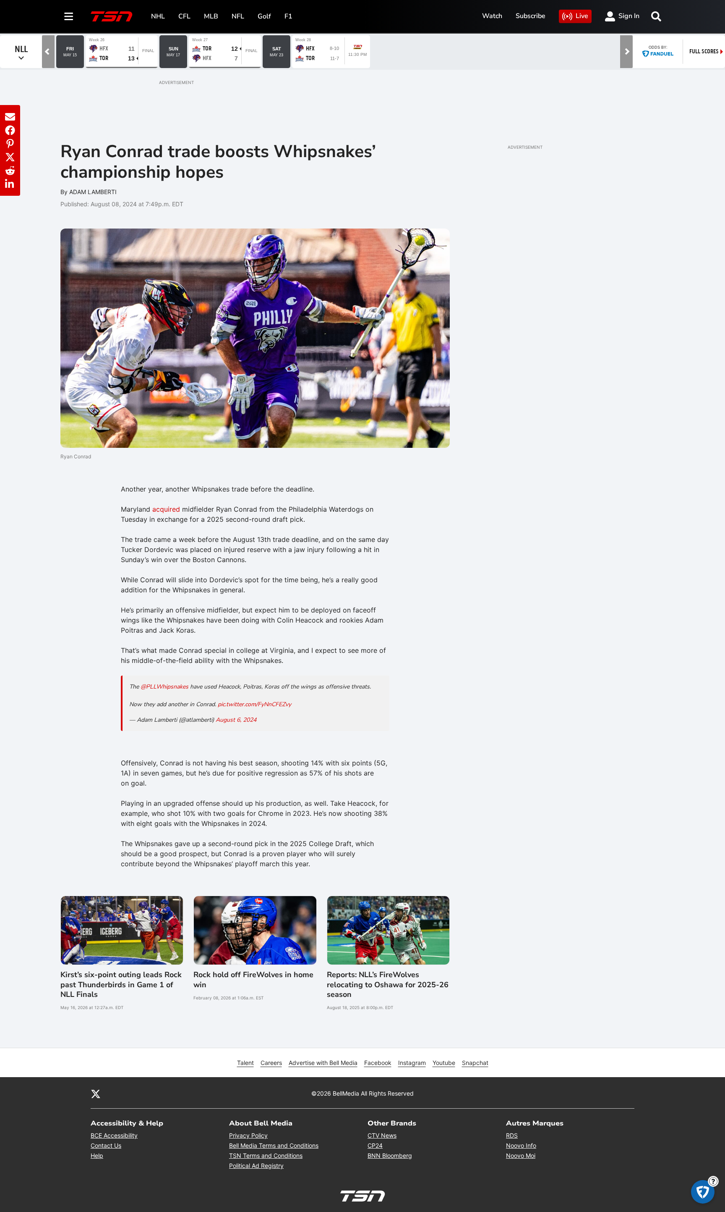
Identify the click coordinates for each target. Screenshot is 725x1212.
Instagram (412, 1062)
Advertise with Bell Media (323, 1062)
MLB (211, 16)
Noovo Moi (520, 1155)
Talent (245, 1062)
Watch (492, 16)
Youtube (444, 1062)
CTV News (382, 1135)
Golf (264, 16)
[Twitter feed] (96, 1093)
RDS (512, 1135)
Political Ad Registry (256, 1165)
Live (582, 16)
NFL (238, 16)
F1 (288, 16)
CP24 (375, 1145)
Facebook (377, 1062)
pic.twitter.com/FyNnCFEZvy (254, 704)
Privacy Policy (248, 1135)
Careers (271, 1062)
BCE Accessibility (114, 1135)
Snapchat (475, 1062)
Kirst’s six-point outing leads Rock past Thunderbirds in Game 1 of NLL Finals (121, 984)
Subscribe (530, 16)
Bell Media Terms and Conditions (273, 1145)
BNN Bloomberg (390, 1155)
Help (97, 1155)
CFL (184, 16)
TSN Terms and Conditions (266, 1155)
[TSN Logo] (112, 16)
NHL (158, 16)
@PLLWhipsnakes (164, 687)
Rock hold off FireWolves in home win (253, 979)
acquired (166, 509)
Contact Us (106, 1145)
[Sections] (68, 16)
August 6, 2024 (236, 720)
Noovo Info (521, 1145)
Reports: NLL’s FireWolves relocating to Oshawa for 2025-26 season (388, 984)
